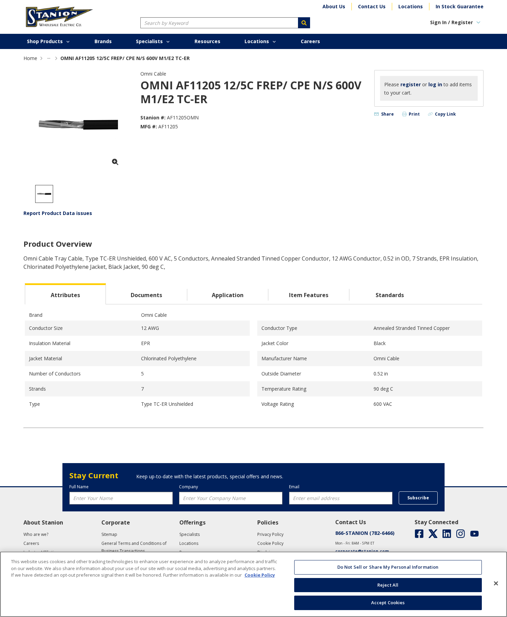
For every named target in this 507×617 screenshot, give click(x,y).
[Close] (496, 583)
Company (188, 486)
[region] (253, 584)
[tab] (65, 293)
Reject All (387, 585)
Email (294, 486)
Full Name (79, 486)
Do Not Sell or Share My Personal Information (388, 567)
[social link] (419, 534)
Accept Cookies (388, 602)
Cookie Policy (260, 575)
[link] (48, 58)
